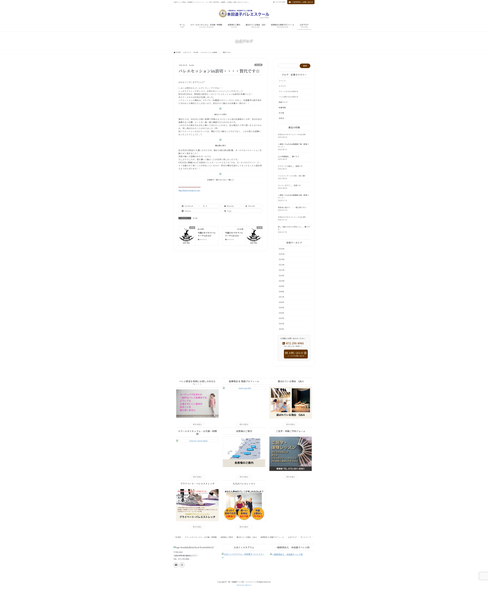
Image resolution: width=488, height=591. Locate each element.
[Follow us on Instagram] (182, 564)
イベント (282, 80)
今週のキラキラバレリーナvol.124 (234, 234)
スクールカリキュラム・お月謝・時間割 (201, 537)
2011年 (281, 329)
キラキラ (282, 86)
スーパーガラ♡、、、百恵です (289, 185)
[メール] (176, 564)
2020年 (282, 281)
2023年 (282, 264)
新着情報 (282, 107)
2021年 (281, 275)
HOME (178, 537)
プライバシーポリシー (244, 585)
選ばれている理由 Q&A (247, 537)
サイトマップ (305, 537)
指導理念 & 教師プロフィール (272, 537)
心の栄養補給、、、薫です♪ (288, 156)
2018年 (281, 291)
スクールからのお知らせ (288, 91)
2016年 (281, 302)
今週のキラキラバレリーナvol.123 (207, 234)
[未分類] (187, 235)
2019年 (281, 286)
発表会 (281, 118)
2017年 (281, 297)
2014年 (281, 313)
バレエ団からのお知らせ (288, 96)
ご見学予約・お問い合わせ (302, 2)
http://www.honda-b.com (189, 191)
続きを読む (197, 424)
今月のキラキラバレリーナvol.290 (292, 134)
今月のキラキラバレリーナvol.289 (292, 217)
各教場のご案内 (226, 537)
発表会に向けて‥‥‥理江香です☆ (292, 207)
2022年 (282, 270)
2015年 (281, 307)
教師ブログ (283, 102)
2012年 (281, 323)
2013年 (281, 318)
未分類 (258, 65)
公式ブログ (292, 537)
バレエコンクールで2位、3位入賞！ (292, 175)
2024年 (282, 259)
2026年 (282, 248)
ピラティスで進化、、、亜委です (290, 166)
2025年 (282, 254)
